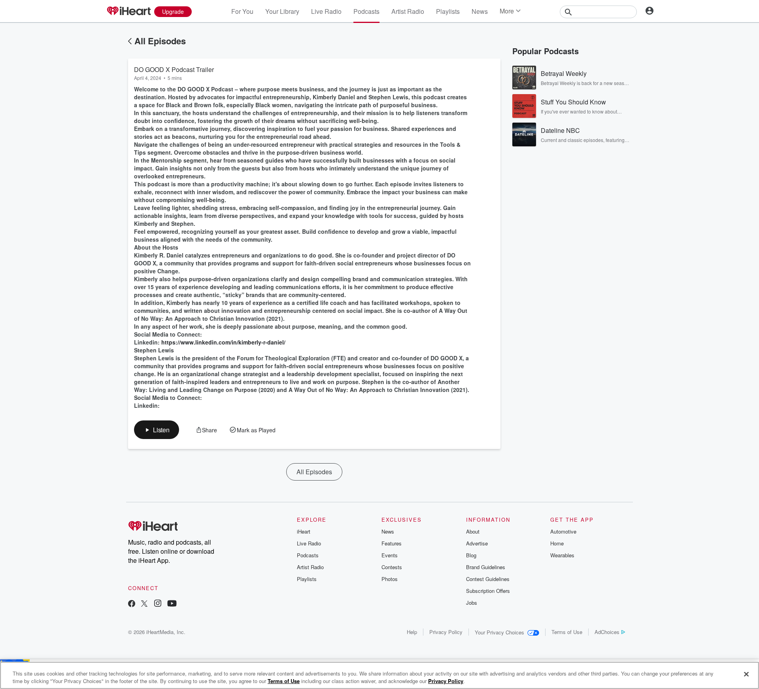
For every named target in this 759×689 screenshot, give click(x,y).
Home (557, 543)
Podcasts (366, 11)
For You (242, 11)
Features (391, 543)
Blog (471, 555)
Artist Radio (407, 11)
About (473, 531)
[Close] (746, 674)
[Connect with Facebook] (131, 604)
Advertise (477, 543)
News (480, 11)
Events (389, 555)
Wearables (562, 555)
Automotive (563, 531)
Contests (391, 567)
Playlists (448, 11)
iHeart (303, 531)
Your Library (282, 11)
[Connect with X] (144, 604)
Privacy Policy (446, 632)
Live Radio (326, 11)
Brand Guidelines (485, 567)
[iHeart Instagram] (157, 604)
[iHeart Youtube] (172, 604)
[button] (156, 429)
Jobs (471, 602)
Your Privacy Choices (499, 632)
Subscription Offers (488, 590)
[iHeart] (128, 11)
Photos (389, 579)
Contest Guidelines (488, 579)
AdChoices (607, 632)
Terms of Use (566, 632)
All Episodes (160, 40)
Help (412, 632)
